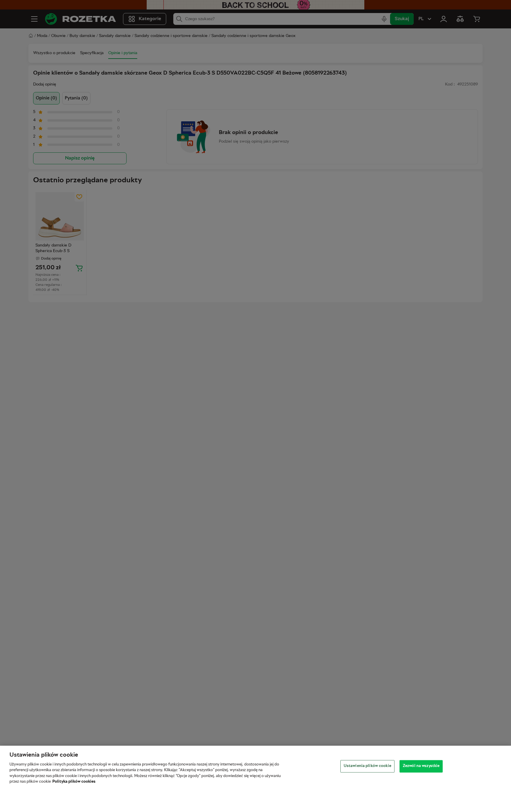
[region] (255, 767)
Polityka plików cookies (74, 782)
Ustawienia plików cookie (367, 766)
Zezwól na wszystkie (421, 766)
